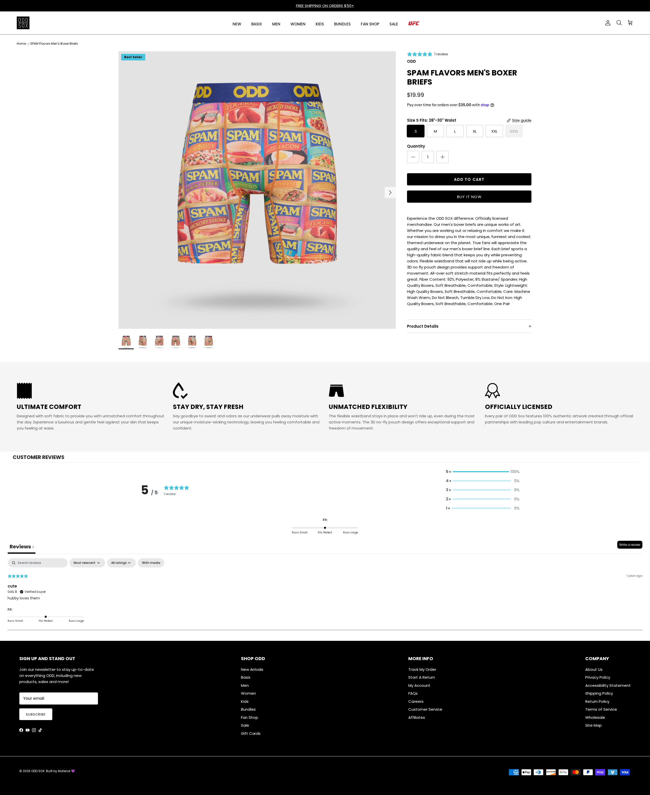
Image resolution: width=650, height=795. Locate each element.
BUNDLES (342, 24)
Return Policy (597, 701)
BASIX (256, 24)
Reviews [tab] (22, 546)
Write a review (629, 545)
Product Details (422, 326)
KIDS (320, 24)
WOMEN (297, 24)
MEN (276, 24)
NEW (237, 24)
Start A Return (421, 677)
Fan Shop (249, 717)
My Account (419, 685)
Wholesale (595, 717)
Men (245, 685)
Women (248, 693)
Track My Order (422, 669)
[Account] (607, 23)
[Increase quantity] (442, 157)
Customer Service (425, 709)
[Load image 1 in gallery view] (257, 190)
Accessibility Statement (608, 685)
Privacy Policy (597, 677)
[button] (482, 472)
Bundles (248, 709)
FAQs (413, 693)
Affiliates (416, 717)
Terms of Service (601, 709)
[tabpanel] (325, 594)
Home (21, 44)
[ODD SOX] (23, 23)
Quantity (416, 146)
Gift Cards (251, 733)
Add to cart (469, 179)
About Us (594, 669)
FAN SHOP (370, 24)
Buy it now (469, 196)
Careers (416, 701)
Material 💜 (66, 771)
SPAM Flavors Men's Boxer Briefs (54, 44)
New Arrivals (252, 669)
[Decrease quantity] (413, 157)
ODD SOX (37, 771)
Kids (245, 701)
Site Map (593, 725)
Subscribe (36, 714)
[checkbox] (151, 562)
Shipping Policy (599, 693)
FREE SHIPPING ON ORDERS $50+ (325, 5)
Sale (245, 725)
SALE (393, 24)
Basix (245, 677)
